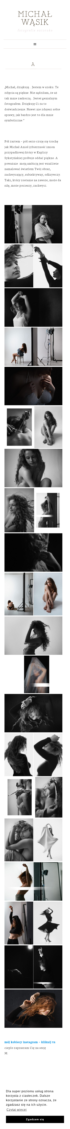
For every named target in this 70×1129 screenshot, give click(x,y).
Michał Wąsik (35, 18)
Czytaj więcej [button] (17, 1109)
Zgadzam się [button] (35, 1119)
